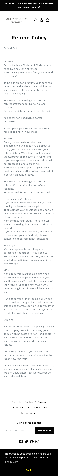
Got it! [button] (29, 470)
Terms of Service (38, 407)
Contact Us (17, 407)
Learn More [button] (11, 462)
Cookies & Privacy (35, 402)
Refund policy (29, 412)
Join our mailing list (29, 422)
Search (16, 402)
